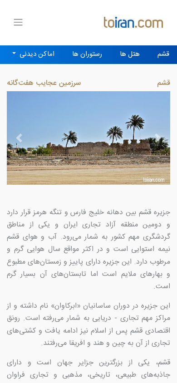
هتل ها (130, 54)
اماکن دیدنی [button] (36, 54)
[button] (19, 138)
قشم (163, 54)
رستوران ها (87, 54)
